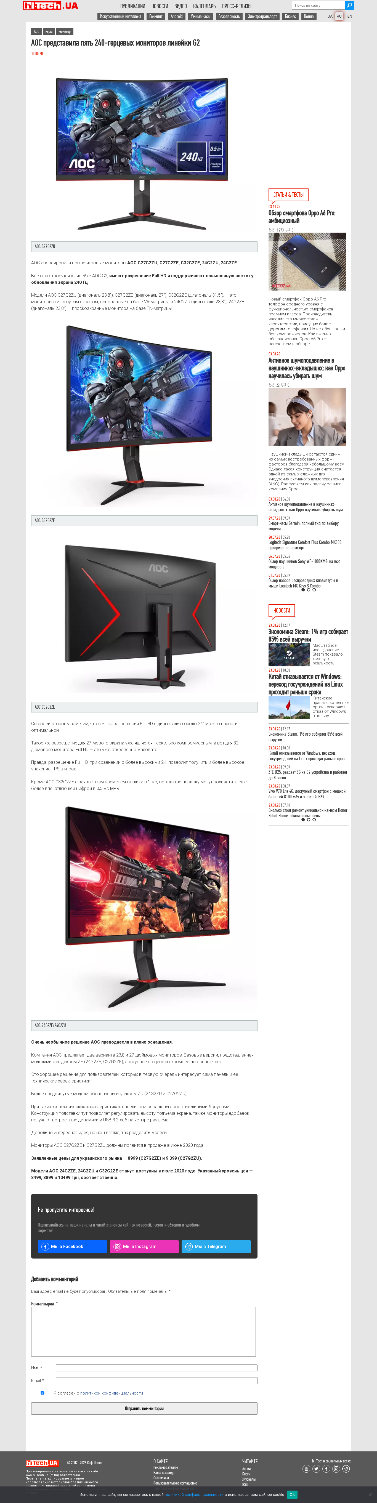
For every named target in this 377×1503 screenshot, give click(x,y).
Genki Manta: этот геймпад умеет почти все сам (306, 791)
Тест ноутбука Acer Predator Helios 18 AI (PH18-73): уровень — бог (306, 583)
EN (349, 16)
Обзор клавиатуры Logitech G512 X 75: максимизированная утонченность (299, 526)
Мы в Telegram (210, 1246)
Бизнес (290, 16)
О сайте (160, 1461)
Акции (246, 1468)
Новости (160, 6)
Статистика (161, 1477)
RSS (245, 1484)
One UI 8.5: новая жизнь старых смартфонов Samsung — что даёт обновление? (304, 507)
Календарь (204, 6)
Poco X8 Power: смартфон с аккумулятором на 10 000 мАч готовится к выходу (308, 775)
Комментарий (42, 1304)
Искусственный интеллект (120, 16)
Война (309, 16)
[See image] (144, 152)
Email (37, 1380)
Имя (36, 1367)
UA (330, 16)
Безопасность (229, 16)
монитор (65, 31)
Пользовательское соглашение (175, 1483)
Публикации (132, 6)
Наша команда (163, 1472)
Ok (292, 1494)
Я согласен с (98, 1393)
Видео (180, 6)
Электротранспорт (262, 16)
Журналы (249, 1479)
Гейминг (156, 16)
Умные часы (200, 16)
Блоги (246, 1474)
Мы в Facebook (67, 1246)
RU (339, 16)
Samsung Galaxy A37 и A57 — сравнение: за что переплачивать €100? (307, 564)
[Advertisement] (310, 72)
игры (49, 31)
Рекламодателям (165, 1467)
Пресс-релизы (236, 6)
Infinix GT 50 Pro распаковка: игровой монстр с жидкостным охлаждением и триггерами (306, 545)
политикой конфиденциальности (111, 1393)
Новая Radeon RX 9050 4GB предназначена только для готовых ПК (303, 737)
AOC (36, 31)
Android (177, 16)
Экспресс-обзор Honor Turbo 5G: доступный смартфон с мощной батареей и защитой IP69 (305, 756)
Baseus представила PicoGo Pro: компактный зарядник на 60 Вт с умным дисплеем (304, 807)
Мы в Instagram (139, 1246)
